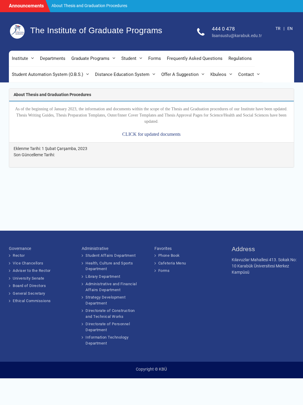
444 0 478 (223, 29)
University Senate (28, 278)
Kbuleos (218, 74)
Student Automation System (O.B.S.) (47, 74)
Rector (19, 255)
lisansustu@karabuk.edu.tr (237, 35)
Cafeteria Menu (172, 263)
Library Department (103, 276)
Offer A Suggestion (180, 74)
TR (278, 28)
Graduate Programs (90, 58)
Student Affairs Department (111, 255)
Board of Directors (29, 285)
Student (128, 58)
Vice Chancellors (28, 263)
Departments (52, 58)
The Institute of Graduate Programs (96, 30)
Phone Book (169, 255)
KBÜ (163, 369)
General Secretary (29, 293)
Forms (154, 58)
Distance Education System (122, 74)
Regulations (240, 58)
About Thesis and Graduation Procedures (89, 5)
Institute (20, 58)
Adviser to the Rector (32, 270)
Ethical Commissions (32, 301)
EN (290, 28)
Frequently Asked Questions (195, 58)
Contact (246, 74)
